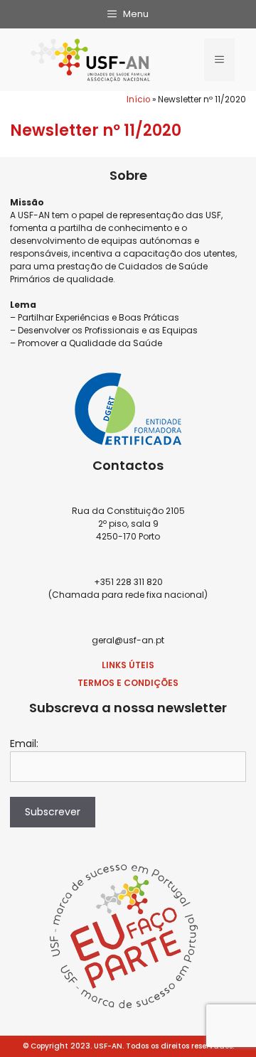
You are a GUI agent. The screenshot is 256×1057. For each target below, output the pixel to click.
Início (138, 99)
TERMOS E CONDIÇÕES (128, 683)
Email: (24, 743)
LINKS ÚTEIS (128, 665)
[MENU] (219, 59)
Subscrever (52, 812)
